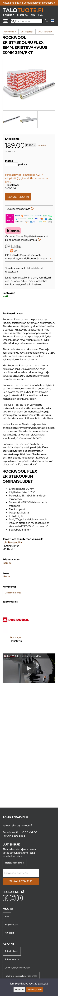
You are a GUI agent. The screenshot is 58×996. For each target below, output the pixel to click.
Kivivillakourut (45, 31)
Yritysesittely (11, 924)
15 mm (6, 576)
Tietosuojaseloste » (14, 862)
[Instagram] (12, 898)
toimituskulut (42, 145)
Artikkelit (9, 932)
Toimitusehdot (12, 959)
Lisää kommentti (13, 592)
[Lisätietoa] (32, 209)
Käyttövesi (10, 31)
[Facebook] (5, 898)
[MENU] (5, 21)
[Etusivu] (23, 15)
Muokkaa (19, 989)
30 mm (7, 563)
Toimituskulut (11, 951)
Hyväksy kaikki (35, 989)
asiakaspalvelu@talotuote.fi (17, 825)
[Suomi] (53, 21)
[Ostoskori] (46, 21)
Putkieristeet (27, 31)
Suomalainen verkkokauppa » (38, 2)
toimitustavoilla (12, 542)
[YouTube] (20, 898)
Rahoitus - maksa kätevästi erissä (21, 975)
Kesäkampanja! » (12, 2)
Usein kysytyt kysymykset (17, 967)
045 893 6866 (16, 835)
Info (7, 916)
